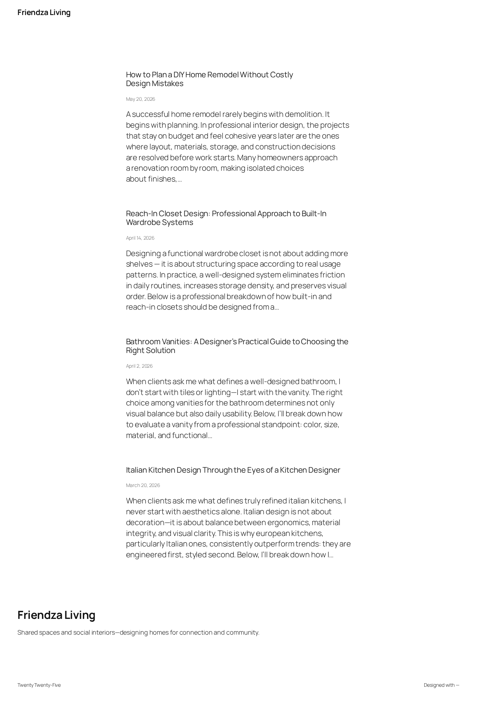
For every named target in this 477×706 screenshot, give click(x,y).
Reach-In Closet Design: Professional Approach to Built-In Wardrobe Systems (226, 218)
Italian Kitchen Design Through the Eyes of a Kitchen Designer (233, 470)
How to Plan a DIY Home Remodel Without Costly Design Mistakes (210, 79)
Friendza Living (44, 12)
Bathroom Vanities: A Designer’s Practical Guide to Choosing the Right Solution (237, 346)
